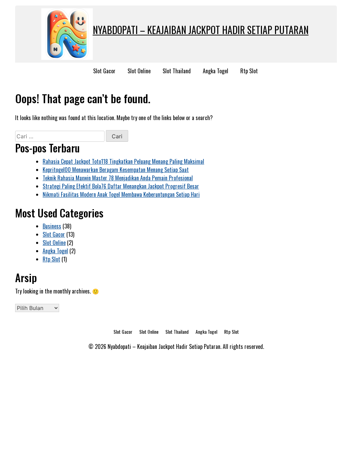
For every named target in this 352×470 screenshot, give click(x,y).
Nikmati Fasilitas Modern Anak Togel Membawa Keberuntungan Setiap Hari (121, 194)
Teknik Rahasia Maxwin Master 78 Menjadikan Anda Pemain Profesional (118, 178)
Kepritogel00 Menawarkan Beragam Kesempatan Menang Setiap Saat (116, 169)
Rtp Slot (249, 71)
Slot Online (139, 71)
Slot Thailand (177, 71)
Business (52, 226)
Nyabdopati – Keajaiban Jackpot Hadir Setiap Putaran (201, 30)
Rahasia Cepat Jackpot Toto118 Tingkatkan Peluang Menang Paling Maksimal (123, 161)
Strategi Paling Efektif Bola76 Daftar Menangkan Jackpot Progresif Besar (121, 186)
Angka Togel (215, 71)
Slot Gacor (104, 71)
